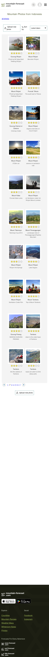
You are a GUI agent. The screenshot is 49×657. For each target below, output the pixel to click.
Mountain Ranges (8, 619)
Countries (5, 615)
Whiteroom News (8, 626)
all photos (5, 18)
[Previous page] (4, 384)
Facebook (28, 615)
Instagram (28, 619)
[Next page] (24, 384)
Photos (4, 630)
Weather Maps (7, 623)
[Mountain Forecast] (12, 5)
